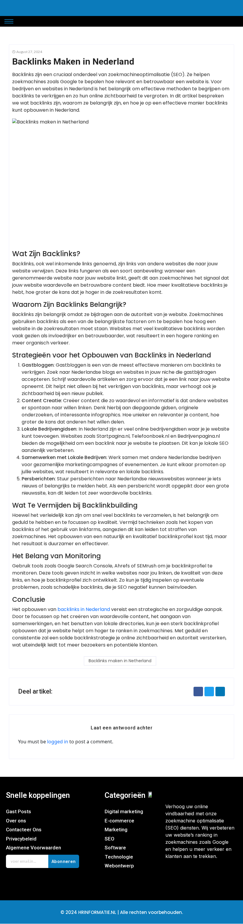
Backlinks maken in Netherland (120, 661)
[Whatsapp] (207, 874)
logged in (57, 741)
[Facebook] (172, 874)
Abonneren (64, 861)
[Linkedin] (225, 874)
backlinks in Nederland (83, 609)
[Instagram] (190, 874)
